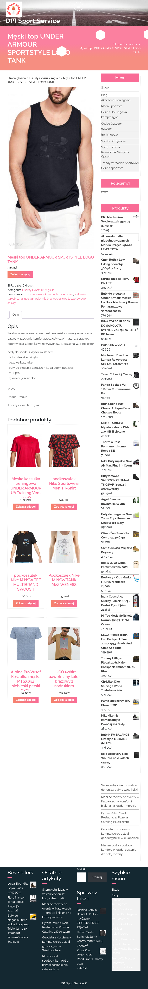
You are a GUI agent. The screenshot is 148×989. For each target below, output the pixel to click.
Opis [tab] (16, 314)
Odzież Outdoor (111, 123)
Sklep (105, 87)
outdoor (106, 128)
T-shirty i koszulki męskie (44, 78)
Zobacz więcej (20, 274)
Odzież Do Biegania (114, 112)
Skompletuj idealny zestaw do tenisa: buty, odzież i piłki (55, 894)
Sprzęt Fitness (110, 147)
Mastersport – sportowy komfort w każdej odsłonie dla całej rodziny (118, 850)
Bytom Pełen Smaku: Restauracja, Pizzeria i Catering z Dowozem (115, 817)
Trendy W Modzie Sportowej (120, 163)
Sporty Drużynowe (113, 141)
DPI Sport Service (33, 20)
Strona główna (17, 78)
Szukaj (81, 869)
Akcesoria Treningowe (116, 100)
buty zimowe (64, 294)
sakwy (12, 303)
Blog (104, 95)
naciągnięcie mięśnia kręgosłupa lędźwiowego (55, 298)
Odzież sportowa (112, 168)
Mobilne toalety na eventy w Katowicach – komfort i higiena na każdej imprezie (120, 801)
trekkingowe (109, 134)
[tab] (78, 6)
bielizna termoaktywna (40, 294)
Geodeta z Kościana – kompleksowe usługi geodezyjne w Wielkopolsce (120, 834)
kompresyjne (110, 117)
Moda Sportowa (111, 106)
